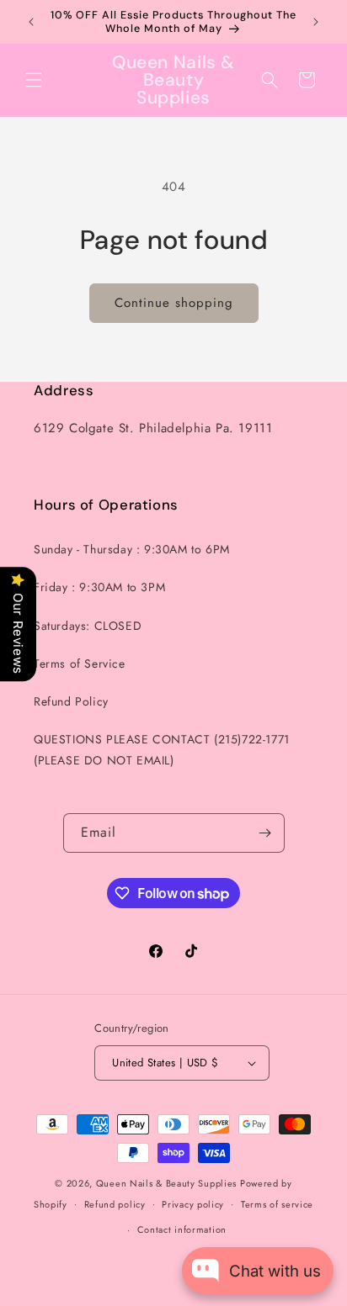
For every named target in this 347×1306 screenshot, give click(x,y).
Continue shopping (174, 302)
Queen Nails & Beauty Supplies (166, 1183)
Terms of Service (79, 663)
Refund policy (115, 1204)
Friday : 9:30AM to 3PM (99, 587)
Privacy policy (193, 1204)
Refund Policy (71, 701)
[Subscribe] (265, 833)
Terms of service (277, 1204)
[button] (33, 79)
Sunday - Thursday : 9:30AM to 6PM (132, 549)
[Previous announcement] (31, 21)
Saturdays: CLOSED (87, 625)
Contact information (182, 1229)
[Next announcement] (315, 21)
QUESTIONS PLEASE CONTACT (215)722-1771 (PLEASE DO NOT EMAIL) (162, 750)
